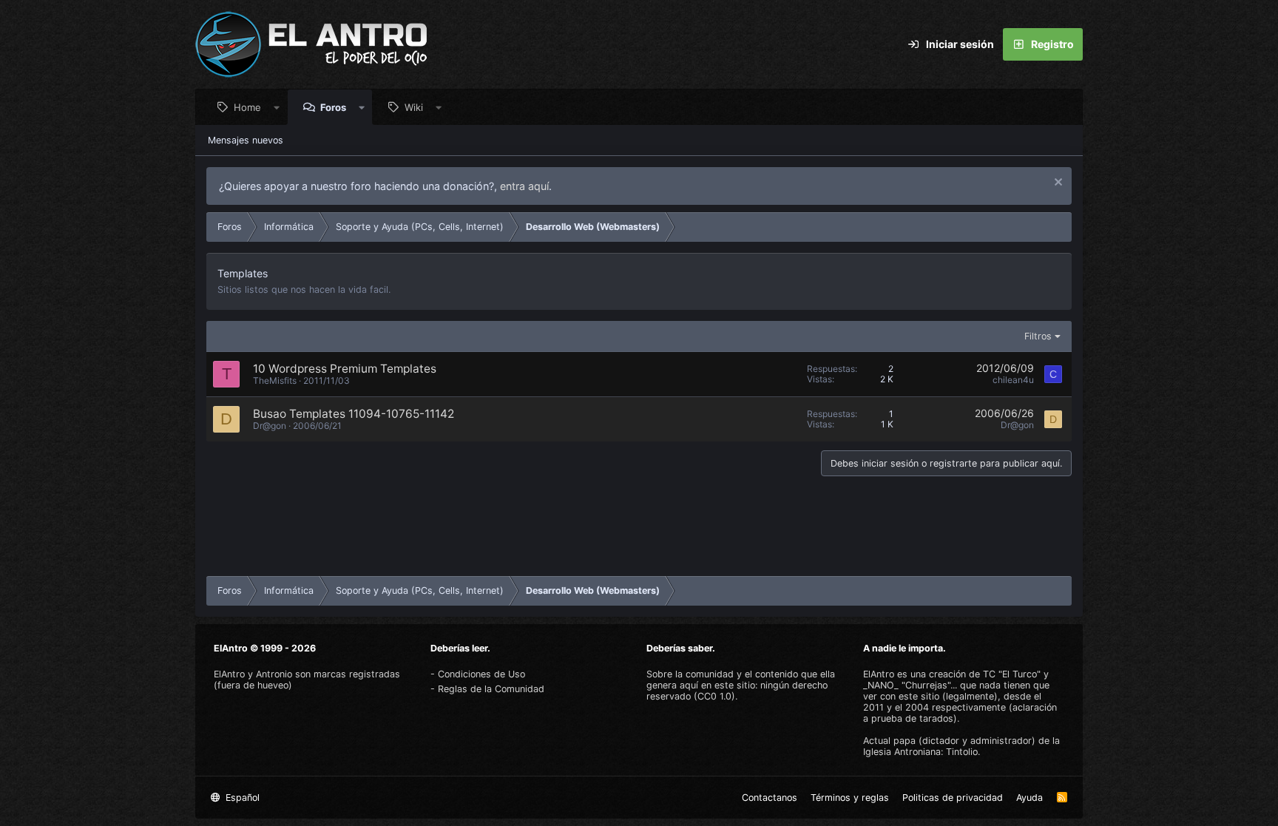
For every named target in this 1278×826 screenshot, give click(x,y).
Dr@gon (269, 425)
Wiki (414, 107)
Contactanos (769, 797)
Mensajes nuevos (245, 140)
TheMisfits (275, 380)
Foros (333, 107)
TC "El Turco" (1012, 674)
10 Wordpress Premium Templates (344, 369)
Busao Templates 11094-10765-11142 (353, 414)
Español (241, 797)
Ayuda (1029, 797)
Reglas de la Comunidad (491, 688)
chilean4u (1013, 379)
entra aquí (524, 186)
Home (247, 107)
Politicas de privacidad (952, 797)
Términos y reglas (850, 797)
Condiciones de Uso (481, 674)
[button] (277, 107)
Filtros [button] (1038, 336)
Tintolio (962, 751)
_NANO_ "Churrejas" (906, 685)
